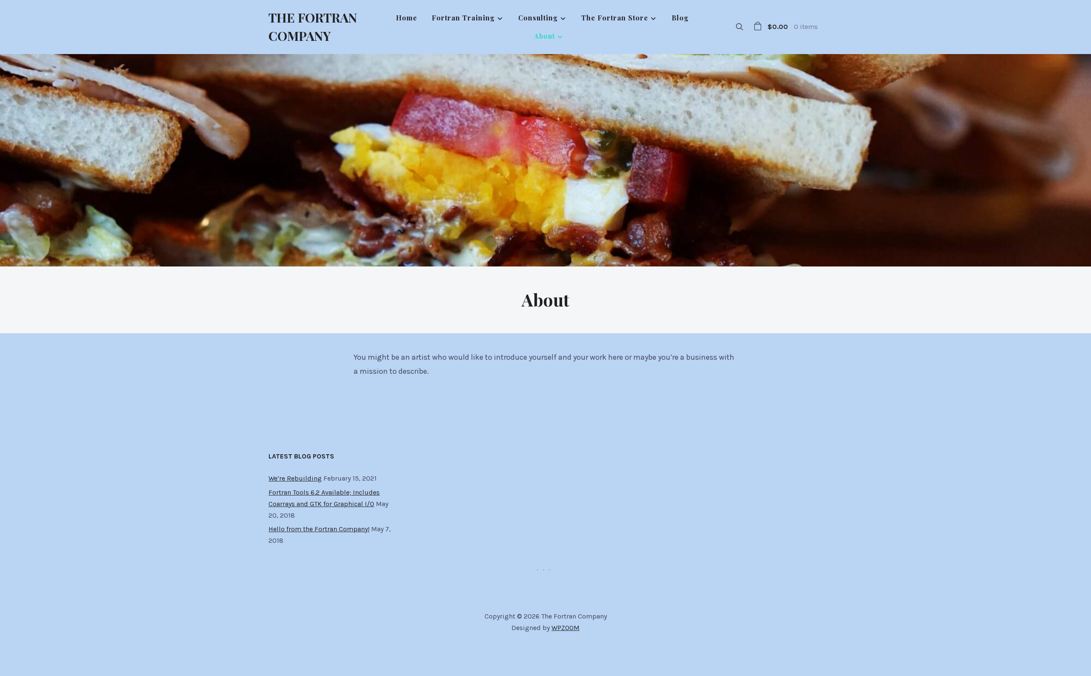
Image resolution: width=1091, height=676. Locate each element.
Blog (680, 17)
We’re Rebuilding (295, 478)
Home (406, 17)
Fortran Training (463, 17)
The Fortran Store (614, 17)
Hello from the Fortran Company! (318, 529)
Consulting (538, 17)
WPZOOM (565, 628)
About (544, 36)
